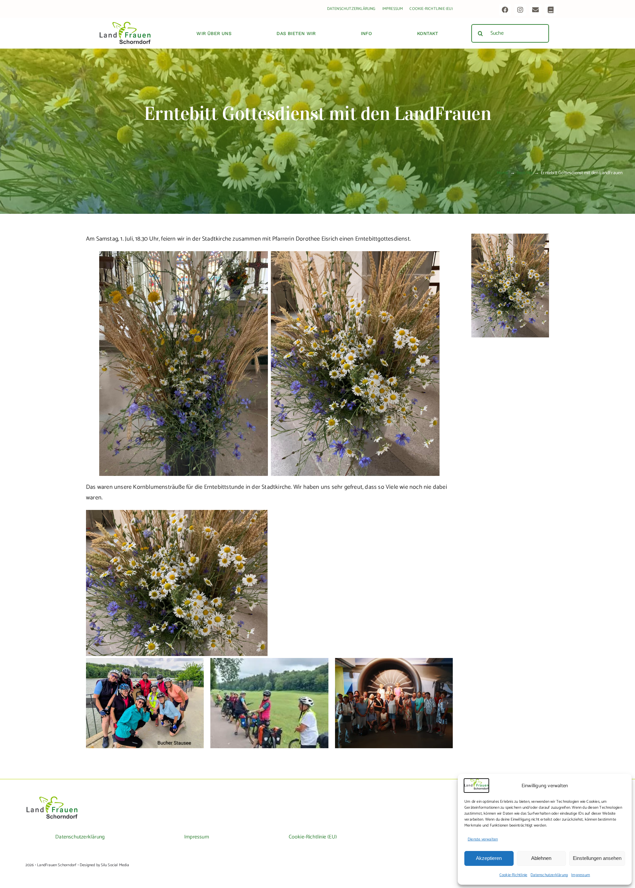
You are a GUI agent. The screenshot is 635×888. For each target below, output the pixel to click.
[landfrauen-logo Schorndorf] (51, 799)
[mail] (535, 10)
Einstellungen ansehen (597, 858)
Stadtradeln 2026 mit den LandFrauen (269, 697)
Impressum (580, 875)
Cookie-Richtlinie (513, 875)
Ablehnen (541, 858)
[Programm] (551, 10)
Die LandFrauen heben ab (393, 697)
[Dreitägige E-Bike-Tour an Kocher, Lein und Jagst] (145, 703)
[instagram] (520, 10)
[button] (91, 703)
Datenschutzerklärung (549, 875)
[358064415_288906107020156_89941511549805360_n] (510, 237)
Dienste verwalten (483, 839)
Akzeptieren (489, 858)
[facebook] (505, 10)
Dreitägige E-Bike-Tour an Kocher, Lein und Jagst (145, 693)
